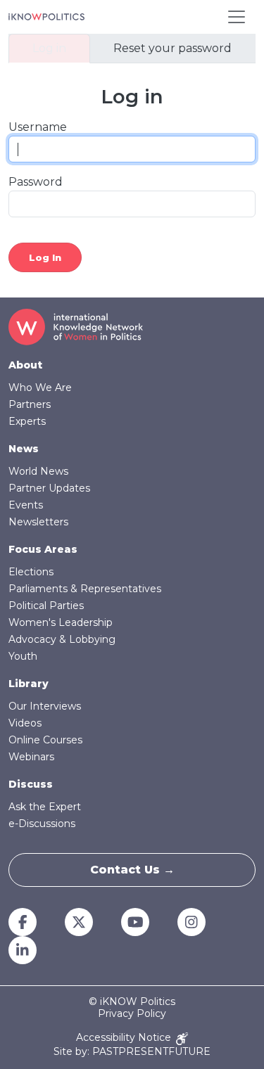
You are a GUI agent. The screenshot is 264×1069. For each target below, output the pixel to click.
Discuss (30, 784)
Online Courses (45, 740)
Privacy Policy (132, 1014)
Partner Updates (49, 488)
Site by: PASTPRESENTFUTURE (132, 1052)
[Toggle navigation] (237, 17)
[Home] (46, 16)
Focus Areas (42, 549)
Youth (22, 656)
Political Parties (46, 605)
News (23, 448)
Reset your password (172, 48)
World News (38, 471)
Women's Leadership (60, 622)
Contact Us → (132, 869)
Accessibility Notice (125, 1038)
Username (37, 127)
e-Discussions (41, 823)
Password (35, 181)
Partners (29, 404)
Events (25, 505)
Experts (27, 421)
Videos (25, 723)
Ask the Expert (44, 806)
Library (28, 683)
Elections (31, 571)
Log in (49, 48)
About (25, 365)
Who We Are (40, 387)
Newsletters (38, 522)
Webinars (31, 756)
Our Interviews (44, 706)
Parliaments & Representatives (84, 588)
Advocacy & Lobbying (61, 639)
